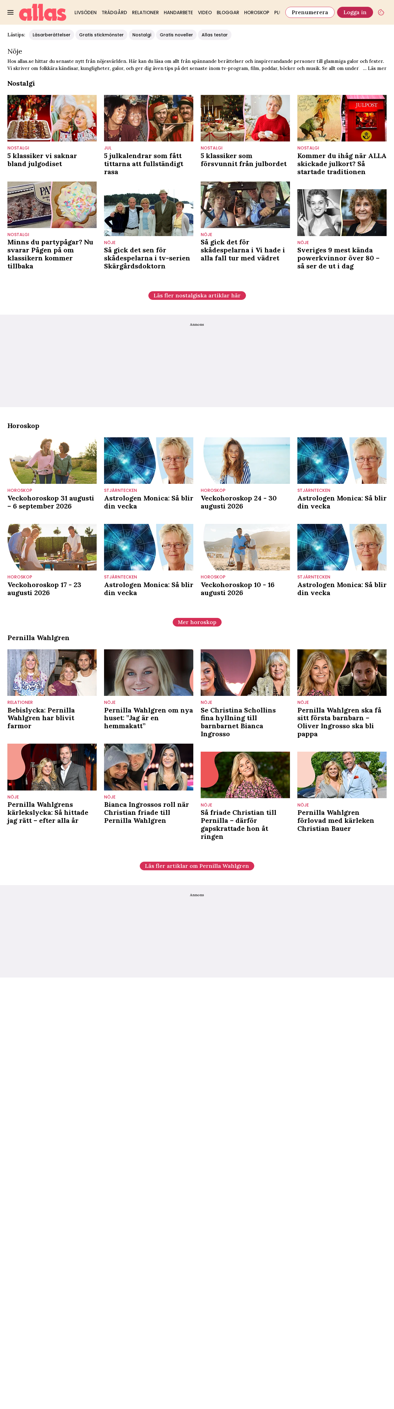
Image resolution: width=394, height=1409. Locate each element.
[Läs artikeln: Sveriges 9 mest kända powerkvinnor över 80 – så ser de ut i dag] (342, 212)
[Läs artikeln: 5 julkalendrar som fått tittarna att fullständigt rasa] (148, 118)
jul (107, 148)
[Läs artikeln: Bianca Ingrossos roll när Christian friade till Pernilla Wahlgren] (148, 767)
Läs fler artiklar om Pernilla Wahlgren (197, 865)
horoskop (19, 490)
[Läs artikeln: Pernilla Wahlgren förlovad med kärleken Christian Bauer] (342, 775)
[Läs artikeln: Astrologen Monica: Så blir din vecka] (148, 460)
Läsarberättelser (51, 35)
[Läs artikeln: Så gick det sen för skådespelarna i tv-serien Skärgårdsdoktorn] (148, 212)
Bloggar (228, 12)
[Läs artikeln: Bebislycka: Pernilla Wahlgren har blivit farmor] (52, 672)
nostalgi (18, 148)
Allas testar (215, 35)
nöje (109, 243)
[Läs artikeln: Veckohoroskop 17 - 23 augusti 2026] (52, 547)
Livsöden (85, 12)
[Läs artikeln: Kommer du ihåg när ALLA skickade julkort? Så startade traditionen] (342, 118)
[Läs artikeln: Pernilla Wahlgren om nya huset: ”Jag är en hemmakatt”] (148, 672)
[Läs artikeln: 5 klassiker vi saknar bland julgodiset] (52, 118)
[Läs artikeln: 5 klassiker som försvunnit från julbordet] (245, 118)
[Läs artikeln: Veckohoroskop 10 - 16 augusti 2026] (245, 547)
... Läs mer (375, 68)
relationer (20, 702)
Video (205, 12)
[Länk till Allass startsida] (42, 12)
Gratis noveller (176, 35)
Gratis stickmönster (101, 35)
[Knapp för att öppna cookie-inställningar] (381, 12)
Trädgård (114, 12)
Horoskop (256, 12)
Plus (279, 12)
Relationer (145, 12)
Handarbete (178, 12)
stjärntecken (120, 490)
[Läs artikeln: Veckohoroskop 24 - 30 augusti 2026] (245, 460)
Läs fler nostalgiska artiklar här (197, 295)
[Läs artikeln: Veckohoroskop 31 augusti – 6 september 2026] (52, 460)
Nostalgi (141, 35)
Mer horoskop (197, 622)
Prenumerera (310, 12)
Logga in (355, 12)
